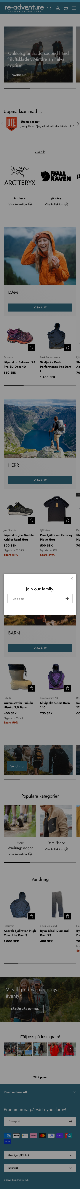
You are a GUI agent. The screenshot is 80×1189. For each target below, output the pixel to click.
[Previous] (9, 1049)
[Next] (70, 1049)
